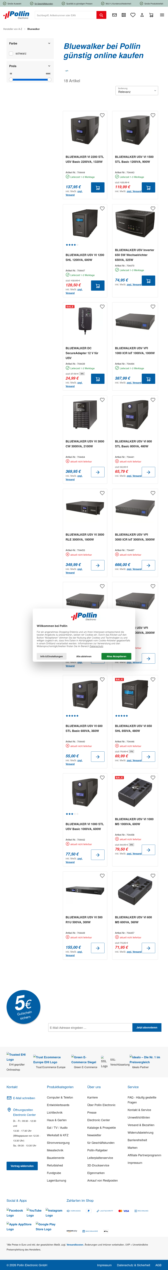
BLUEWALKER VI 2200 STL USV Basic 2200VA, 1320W (85, 159)
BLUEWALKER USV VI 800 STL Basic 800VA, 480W (133, 443)
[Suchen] (101, 15)
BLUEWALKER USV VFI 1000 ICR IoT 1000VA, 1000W (135, 350)
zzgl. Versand (134, 191)
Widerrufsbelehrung (140, 1132)
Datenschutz (69, 1034)
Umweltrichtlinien (139, 1117)
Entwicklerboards (58, 1105)
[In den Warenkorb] (98, 187)
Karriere (92, 1097)
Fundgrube (54, 1173)
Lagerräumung (56, 1180)
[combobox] (66, 15)
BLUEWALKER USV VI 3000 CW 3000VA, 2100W (85, 443)
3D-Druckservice (98, 1165)
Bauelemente (55, 1157)
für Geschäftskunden (101, 1142)
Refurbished (55, 1165)
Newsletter (94, 1135)
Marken (132, 1147)
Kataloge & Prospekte (101, 1127)
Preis (12, 66)
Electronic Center (98, 1120)
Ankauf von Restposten (102, 1180)
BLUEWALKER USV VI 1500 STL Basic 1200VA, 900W (134, 159)
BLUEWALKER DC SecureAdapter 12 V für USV (82, 353)
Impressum (135, 1162)
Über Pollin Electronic (101, 1105)
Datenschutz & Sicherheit (133, 1265)
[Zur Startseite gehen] (16, 14)
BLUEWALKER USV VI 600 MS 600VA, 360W (133, 919)
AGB (158, 1265)
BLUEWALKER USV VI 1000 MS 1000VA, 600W (134, 821)
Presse (91, 1112)
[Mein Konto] (142, 15)
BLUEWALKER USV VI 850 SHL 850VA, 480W (133, 728)
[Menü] (162, 15)
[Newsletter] (114, 15)
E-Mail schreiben (24, 1098)
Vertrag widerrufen (22, 1166)
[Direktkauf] (123, 15)
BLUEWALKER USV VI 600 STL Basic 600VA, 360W (84, 728)
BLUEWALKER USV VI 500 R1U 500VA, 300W (84, 919)
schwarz (21, 53)
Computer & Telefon (60, 1097)
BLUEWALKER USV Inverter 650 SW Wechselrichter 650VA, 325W (134, 255)
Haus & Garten (57, 1120)
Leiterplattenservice (100, 1157)
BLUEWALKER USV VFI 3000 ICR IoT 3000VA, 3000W (135, 537)
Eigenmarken (96, 1173)
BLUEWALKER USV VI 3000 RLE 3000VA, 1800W (85, 537)
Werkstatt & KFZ (57, 1135)
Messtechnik (55, 1150)
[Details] (98, 472)
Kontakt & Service (139, 1110)
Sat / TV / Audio (57, 1127)
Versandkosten (75, 1244)
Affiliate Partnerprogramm (144, 1155)
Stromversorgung (58, 1142)
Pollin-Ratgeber (97, 1150)
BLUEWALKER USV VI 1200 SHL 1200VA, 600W (85, 257)
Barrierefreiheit (137, 1140)
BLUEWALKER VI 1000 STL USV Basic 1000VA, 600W (85, 826)
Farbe (13, 43)
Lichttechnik (55, 1112)
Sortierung (122, 88)
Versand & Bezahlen (141, 1125)
